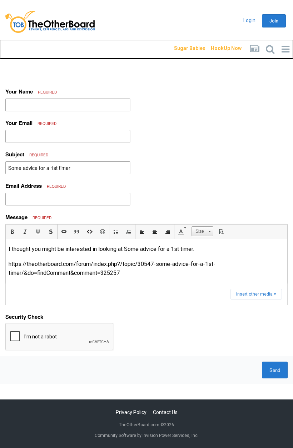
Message (28, 217)
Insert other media (255, 294)
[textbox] (146, 261)
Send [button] (274, 370)
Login (249, 20)
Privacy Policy (131, 412)
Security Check (24, 317)
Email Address (35, 186)
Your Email (30, 123)
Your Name (31, 91)
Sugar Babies (181, 48)
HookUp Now (218, 48)
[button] (12, 232)
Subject (26, 154)
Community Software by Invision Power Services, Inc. (147, 435)
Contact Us (165, 412)
